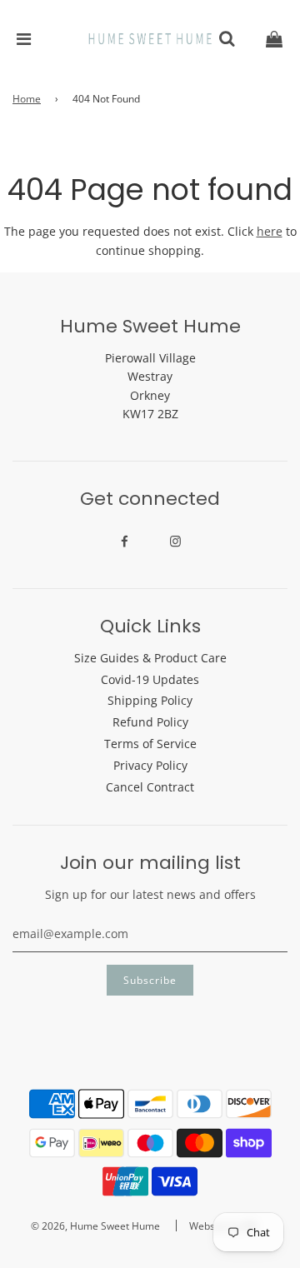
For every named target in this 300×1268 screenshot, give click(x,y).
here (269, 231)
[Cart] (274, 39)
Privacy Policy (150, 765)
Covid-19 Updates (150, 679)
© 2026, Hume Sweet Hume (95, 1226)
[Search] (226, 39)
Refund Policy (150, 722)
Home (26, 99)
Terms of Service (150, 743)
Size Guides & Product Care (150, 658)
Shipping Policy (150, 700)
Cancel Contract (150, 787)
